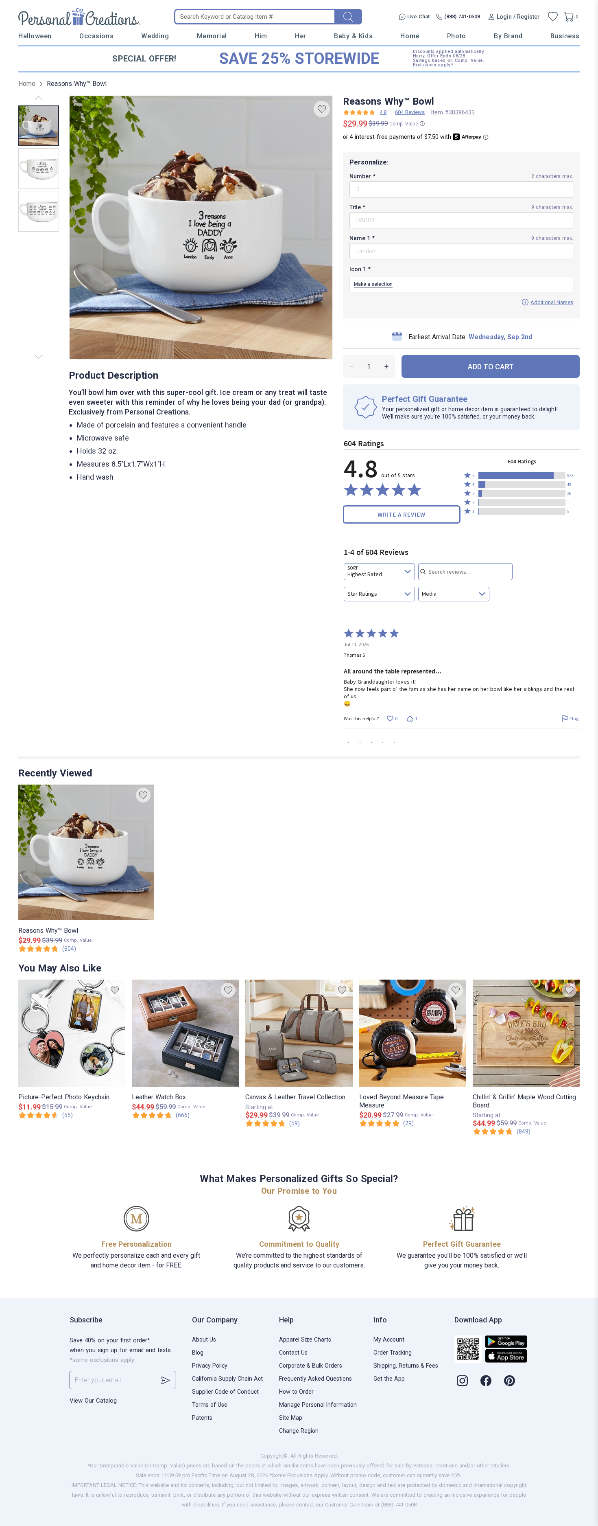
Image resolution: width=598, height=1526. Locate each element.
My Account (388, 1339)
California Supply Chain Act (227, 1378)
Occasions (96, 36)
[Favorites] (553, 17)
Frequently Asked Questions (315, 1378)
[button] (522, 475)
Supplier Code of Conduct (225, 1391)
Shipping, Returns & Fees (405, 1365)
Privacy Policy (209, 1365)
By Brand (508, 36)
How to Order (296, 1391)
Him (261, 36)
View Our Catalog (93, 1400)
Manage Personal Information (318, 1404)
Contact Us (293, 1352)
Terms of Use (209, 1404)
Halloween (35, 36)
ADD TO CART (491, 366)
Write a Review (402, 514)
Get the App (389, 1378)
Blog (197, 1352)
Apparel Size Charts (305, 1339)
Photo (456, 36)
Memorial (212, 36)
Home (409, 36)
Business (565, 36)
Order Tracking (392, 1352)
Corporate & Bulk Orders (310, 1365)
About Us (204, 1339)
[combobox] (379, 571)
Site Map (290, 1417)
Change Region (299, 1430)
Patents (202, 1417)
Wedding (155, 36)
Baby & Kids (353, 36)
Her (300, 36)
